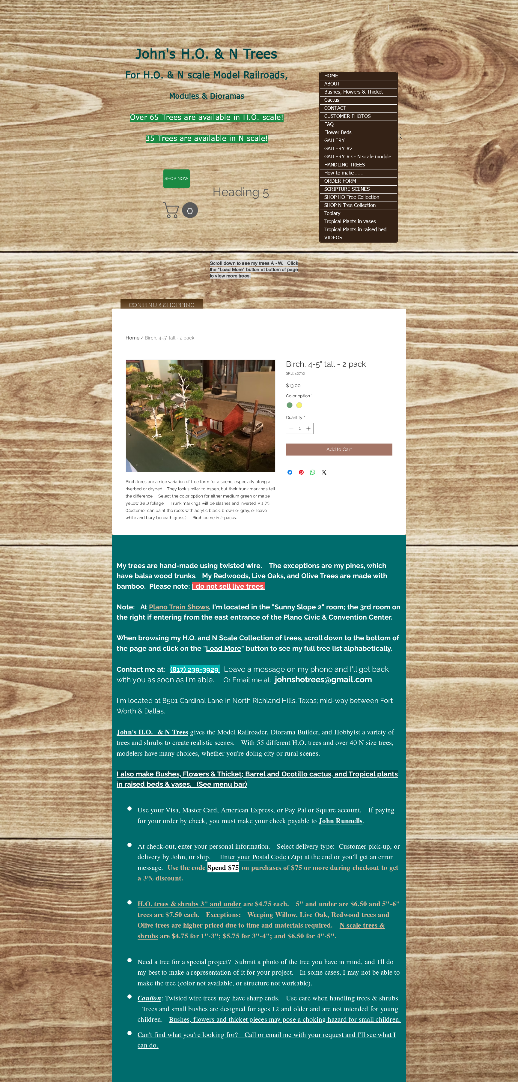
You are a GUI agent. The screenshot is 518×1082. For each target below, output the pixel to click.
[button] (394, 4)
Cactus (331, 100)
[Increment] (309, 428)
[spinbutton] (299, 428)
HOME (331, 76)
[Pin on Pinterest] (301, 472)
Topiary (332, 213)
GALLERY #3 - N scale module (357, 157)
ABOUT (332, 84)
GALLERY (334, 140)
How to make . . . (343, 173)
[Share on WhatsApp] (312, 472)
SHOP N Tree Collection (350, 205)
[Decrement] (290, 428)
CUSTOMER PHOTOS (347, 116)
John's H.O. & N (189, 54)
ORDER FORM (340, 181)
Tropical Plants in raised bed (355, 229)
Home (132, 338)
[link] (182, 210)
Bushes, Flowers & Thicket (353, 92)
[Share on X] (324, 472)
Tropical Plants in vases (350, 221)
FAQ (329, 124)
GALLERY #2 (338, 148)
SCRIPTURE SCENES (347, 189)
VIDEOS (333, 238)
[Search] (399, 136)
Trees (260, 54)
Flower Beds (338, 132)
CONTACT (335, 108)
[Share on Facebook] (289, 472)
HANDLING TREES (344, 165)
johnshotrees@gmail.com (323, 679)
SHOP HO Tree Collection (351, 197)
